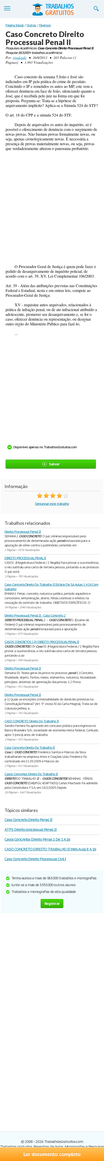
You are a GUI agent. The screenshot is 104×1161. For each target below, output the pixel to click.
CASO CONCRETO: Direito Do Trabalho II (32, 721)
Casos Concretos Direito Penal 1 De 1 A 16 (37, 839)
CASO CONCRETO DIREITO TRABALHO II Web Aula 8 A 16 (50, 849)
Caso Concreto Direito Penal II (28, 819)
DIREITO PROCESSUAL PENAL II (25, 558)
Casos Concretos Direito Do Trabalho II (31, 774)
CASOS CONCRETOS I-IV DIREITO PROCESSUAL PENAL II (42, 642)
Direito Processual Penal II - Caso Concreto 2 (35, 615)
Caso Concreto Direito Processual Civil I (35, 858)
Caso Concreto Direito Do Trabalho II (30, 747)
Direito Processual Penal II (23, 532)
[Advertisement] (52, 207)
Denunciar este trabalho (52, 504)
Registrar (52, 903)
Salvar (54, 464)
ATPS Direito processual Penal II (31, 829)
